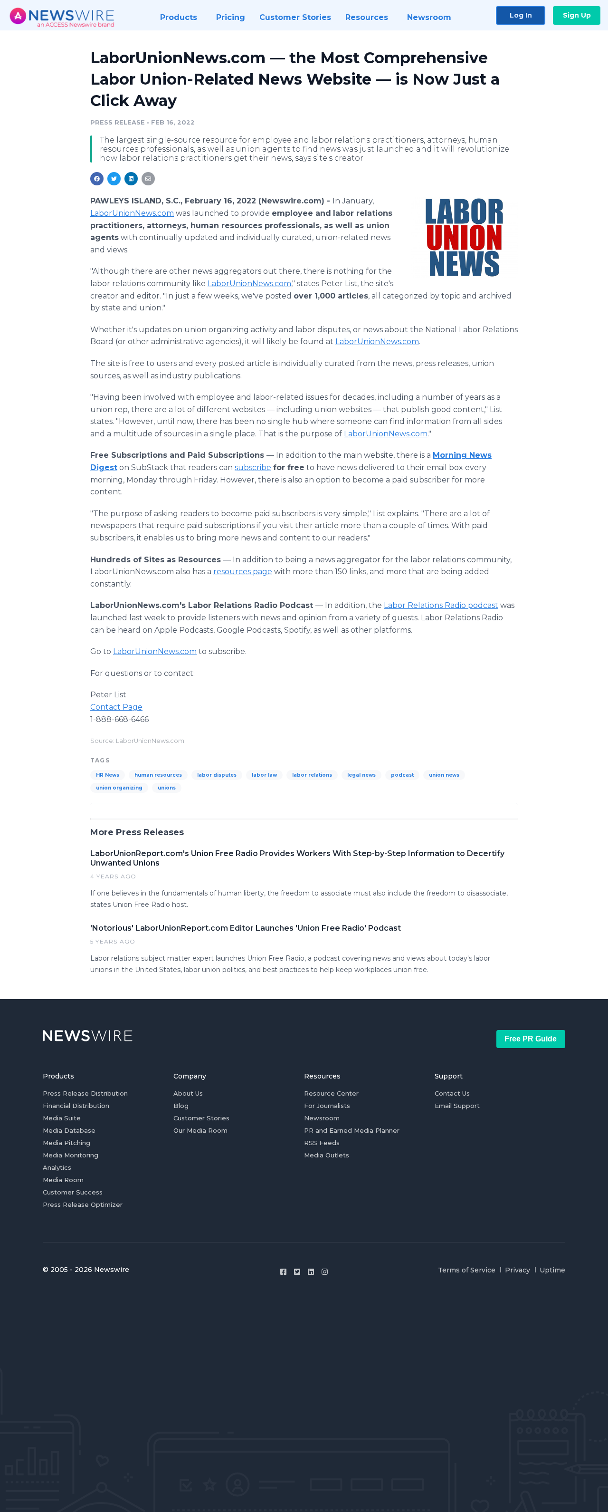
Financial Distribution (76, 1105)
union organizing (119, 788)
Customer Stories (201, 1118)
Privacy (517, 1270)
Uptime (552, 1270)
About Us (188, 1093)
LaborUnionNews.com (132, 213)
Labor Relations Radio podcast (441, 605)
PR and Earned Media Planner (351, 1130)
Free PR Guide (530, 1039)
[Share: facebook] (97, 179)
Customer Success (73, 1192)
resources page (242, 571)
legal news (361, 775)
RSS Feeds (322, 1142)
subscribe (253, 467)
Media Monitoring (70, 1155)
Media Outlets (326, 1155)
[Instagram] (325, 1271)
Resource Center (331, 1093)
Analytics (57, 1167)
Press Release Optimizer (83, 1204)
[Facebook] (283, 1271)
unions (167, 788)
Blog (181, 1105)
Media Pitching (66, 1142)
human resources (158, 775)
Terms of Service (466, 1270)
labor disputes (217, 775)
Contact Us (452, 1093)
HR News (107, 775)
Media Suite (62, 1118)
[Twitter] (297, 1271)
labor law (264, 775)
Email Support (457, 1105)
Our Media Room (200, 1130)
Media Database (69, 1130)
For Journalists (327, 1105)
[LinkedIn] (311, 1271)
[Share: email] (148, 179)
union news (444, 775)
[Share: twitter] (114, 179)
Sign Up (577, 15)
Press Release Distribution (85, 1093)
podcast (402, 775)
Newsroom (322, 1118)
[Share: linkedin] (131, 179)
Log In (521, 15)
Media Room (63, 1180)
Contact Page (116, 707)
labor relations (312, 775)
